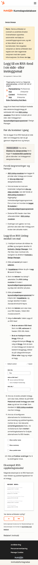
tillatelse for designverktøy (16, 151)
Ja (8, 519)
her (29, 57)
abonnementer (11, 84)
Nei (19, 519)
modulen (22, 154)
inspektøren (13, 269)
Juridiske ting (16, 545)
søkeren (11, 265)
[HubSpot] (2, 3)
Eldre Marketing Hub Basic (16, 100)
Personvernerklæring (19, 549)
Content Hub (12, 96)
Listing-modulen (17, 195)
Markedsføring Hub (14, 90)
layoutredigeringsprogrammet (16, 121)
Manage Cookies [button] (17, 552)
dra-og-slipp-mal (16, 179)
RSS (9, 195)
